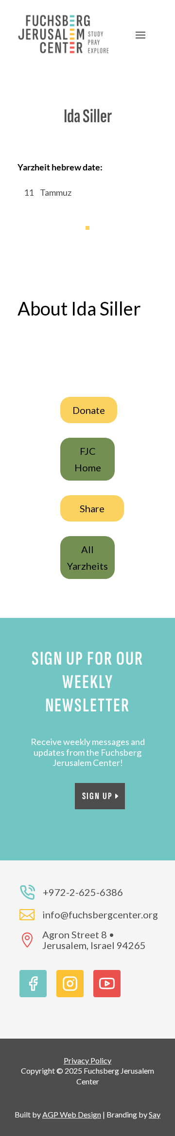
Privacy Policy (87, 1060)
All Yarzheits (87, 557)
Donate (88, 410)
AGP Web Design (71, 1114)
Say (154, 1114)
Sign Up (97, 796)
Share (92, 508)
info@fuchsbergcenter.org (100, 914)
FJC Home (87, 459)
